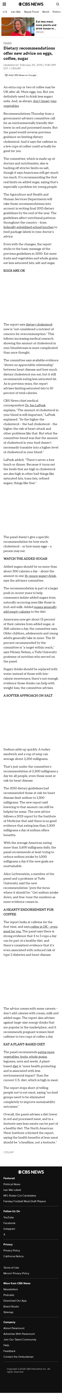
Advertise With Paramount (19, 1334)
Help (6, 1345)
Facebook (9, 1223)
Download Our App (15, 1300)
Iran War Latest (12, 1190)
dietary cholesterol (39, 325)
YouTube (8, 1217)
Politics (57, 12)
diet (15, 1066)
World (45, 12)
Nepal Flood (31, 12)
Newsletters (10, 1289)
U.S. (5, 12)
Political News (11, 1184)
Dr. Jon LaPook (35, 405)
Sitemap (8, 1312)
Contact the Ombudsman (18, 1356)
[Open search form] (57, 4)
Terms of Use (11, 1267)
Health (7, 43)
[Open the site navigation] (11, 4)
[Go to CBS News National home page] (31, 4)
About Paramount (13, 1328)
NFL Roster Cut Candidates (19, 1195)
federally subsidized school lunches (28, 227)
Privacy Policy (11, 1250)
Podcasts (8, 1295)
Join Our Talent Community (19, 1339)
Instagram (9, 1228)
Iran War (16, 12)
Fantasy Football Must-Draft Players (24, 1201)
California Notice (13, 1256)
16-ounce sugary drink (40, 576)
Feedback (9, 1351)
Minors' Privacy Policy (16, 1273)
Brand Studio (11, 1306)
